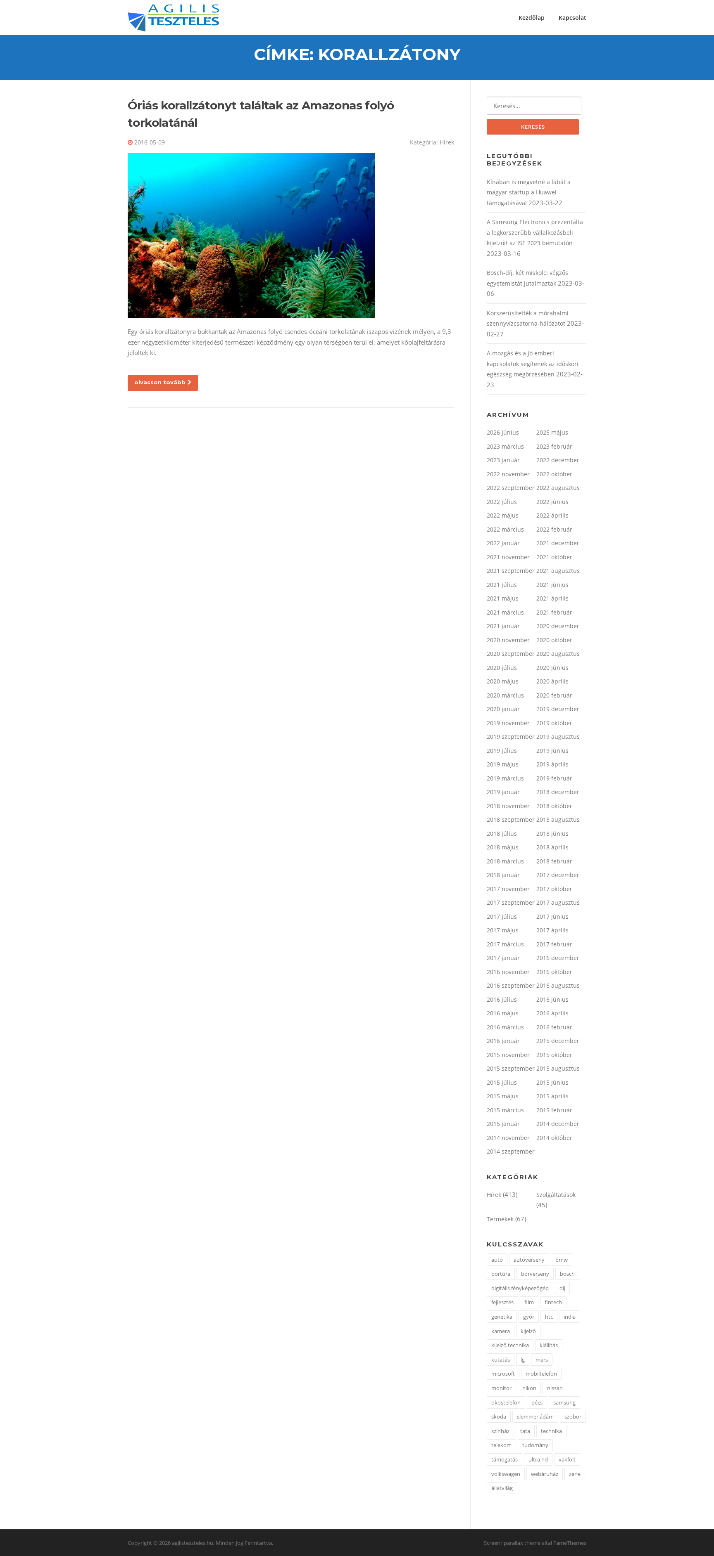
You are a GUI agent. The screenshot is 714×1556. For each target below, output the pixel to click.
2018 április (552, 847)
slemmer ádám (535, 1416)
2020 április (552, 681)
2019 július (502, 750)
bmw (561, 1259)
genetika (501, 1316)
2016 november (508, 972)
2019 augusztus (558, 736)
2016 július (502, 999)
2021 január (503, 626)
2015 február (554, 1110)
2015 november (508, 1055)
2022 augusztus (558, 488)
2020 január (503, 709)
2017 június (552, 916)
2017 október (554, 889)
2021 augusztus (558, 571)
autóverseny (529, 1259)
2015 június (552, 1082)
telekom (501, 1445)
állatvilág (502, 1488)
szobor (572, 1416)
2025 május (552, 432)
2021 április (552, 598)
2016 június (552, 999)
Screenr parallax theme (512, 1543)
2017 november (508, 889)
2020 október (554, 640)
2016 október (554, 972)
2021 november (508, 557)
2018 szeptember (511, 819)
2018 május (503, 847)
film (529, 1302)
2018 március (505, 861)
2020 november (508, 640)
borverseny (535, 1273)
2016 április (552, 1013)
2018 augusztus (558, 819)
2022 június (552, 502)
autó (497, 1259)
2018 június (552, 833)
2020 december (557, 626)
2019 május (503, 764)
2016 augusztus (558, 985)
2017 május (503, 930)
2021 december (557, 543)
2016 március (505, 1027)
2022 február (554, 529)
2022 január (503, 543)
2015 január (503, 1124)
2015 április (552, 1096)
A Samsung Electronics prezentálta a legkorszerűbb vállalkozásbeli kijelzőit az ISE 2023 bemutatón (535, 232)
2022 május (503, 515)
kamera (500, 1331)
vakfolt (567, 1459)
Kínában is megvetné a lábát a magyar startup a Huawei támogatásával (529, 192)
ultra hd (538, 1459)
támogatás (504, 1459)
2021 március (505, 612)
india (570, 1316)
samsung (564, 1402)
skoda (498, 1416)
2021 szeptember (511, 571)
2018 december (557, 792)
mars (542, 1359)
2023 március (505, 446)
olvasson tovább (160, 382)
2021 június (552, 585)
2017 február (554, 944)
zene (575, 1474)
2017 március (505, 944)
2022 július (502, 502)
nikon (529, 1388)
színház (500, 1431)
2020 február (554, 695)
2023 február (554, 446)
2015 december (557, 1041)
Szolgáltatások (556, 1195)
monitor (501, 1388)
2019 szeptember (511, 736)
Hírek (447, 142)
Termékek (500, 1219)
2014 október (554, 1138)
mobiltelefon (541, 1373)
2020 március (505, 695)
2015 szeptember (511, 1068)
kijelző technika (510, 1345)
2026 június (503, 432)
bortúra (500, 1273)
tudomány (535, 1445)
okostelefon (506, 1402)
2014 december (557, 1124)
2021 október (554, 557)
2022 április (552, 515)
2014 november (508, 1138)
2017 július (502, 916)
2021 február (554, 612)
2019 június (552, 750)
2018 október (554, 806)
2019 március (505, 778)
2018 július (502, 833)
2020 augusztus (558, 653)
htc (549, 1316)
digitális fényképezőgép (520, 1288)
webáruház (544, 1474)
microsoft (503, 1373)
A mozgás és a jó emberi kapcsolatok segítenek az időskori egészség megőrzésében (532, 363)
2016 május (503, 1013)
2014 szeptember (511, 1151)
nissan (555, 1388)
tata (525, 1431)
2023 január (503, 460)
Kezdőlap (532, 17)
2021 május (503, 598)
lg (523, 1359)
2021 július (502, 585)
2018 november (508, 806)
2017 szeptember (511, 902)
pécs (537, 1402)
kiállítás (549, 1345)
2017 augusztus (558, 902)
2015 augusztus (558, 1068)
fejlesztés (502, 1302)
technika (551, 1431)
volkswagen (505, 1474)
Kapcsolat (572, 17)
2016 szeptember (511, 985)
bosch (567, 1273)
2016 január (503, 1041)
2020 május (503, 681)
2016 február (554, 1027)
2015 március (505, 1110)
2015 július (502, 1082)
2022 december (557, 460)
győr (528, 1316)
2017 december (557, 875)
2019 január (503, 792)
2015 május (503, 1096)
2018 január (503, 875)
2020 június (552, 668)
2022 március (505, 529)
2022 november (508, 474)
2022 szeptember (511, 488)
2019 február (554, 778)
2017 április (552, 930)
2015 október (554, 1055)
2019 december (557, 709)
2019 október (554, 723)
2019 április (552, 764)
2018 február (554, 861)
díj (562, 1288)
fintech (553, 1302)
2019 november (508, 723)
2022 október (554, 474)
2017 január (503, 958)
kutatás (500, 1359)
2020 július (502, 668)
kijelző (528, 1331)
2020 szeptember (511, 653)
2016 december (557, 958)
